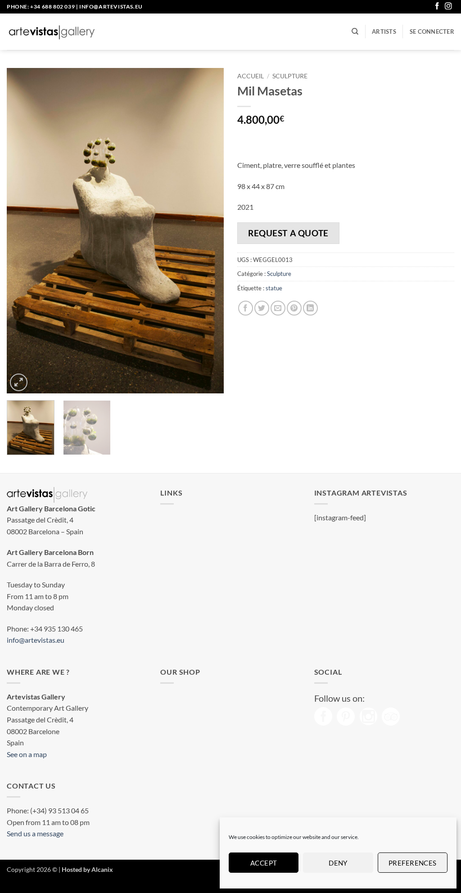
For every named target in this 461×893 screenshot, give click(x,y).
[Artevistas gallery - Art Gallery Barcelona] (52, 32)
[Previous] (22, 230)
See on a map (27, 754)
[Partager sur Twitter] (261, 308)
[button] (432, 31)
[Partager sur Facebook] (245, 308)
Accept (263, 863)
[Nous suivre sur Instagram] (448, 6)
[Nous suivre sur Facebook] (437, 6)
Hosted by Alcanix (87, 869)
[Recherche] (355, 31)
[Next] (208, 230)
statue (274, 288)
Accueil (250, 76)
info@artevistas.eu (111, 6)
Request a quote (288, 233)
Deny (338, 863)
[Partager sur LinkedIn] (310, 308)
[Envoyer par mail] (278, 308)
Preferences (413, 863)
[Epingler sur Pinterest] (294, 308)
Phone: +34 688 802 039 (41, 6)
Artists (384, 31)
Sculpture (289, 76)
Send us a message (35, 833)
